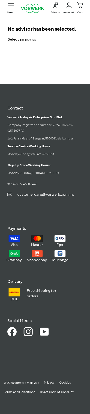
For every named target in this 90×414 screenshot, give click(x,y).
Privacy (49, 382)
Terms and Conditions (19, 392)
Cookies (65, 382)
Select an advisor (23, 39)
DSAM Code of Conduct (57, 392)
